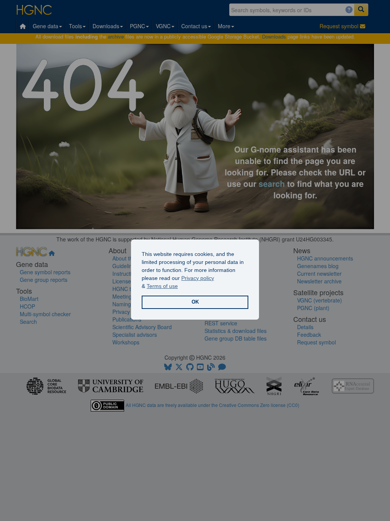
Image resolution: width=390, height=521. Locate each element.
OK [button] (195, 302)
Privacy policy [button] (197, 278)
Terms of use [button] (162, 286)
